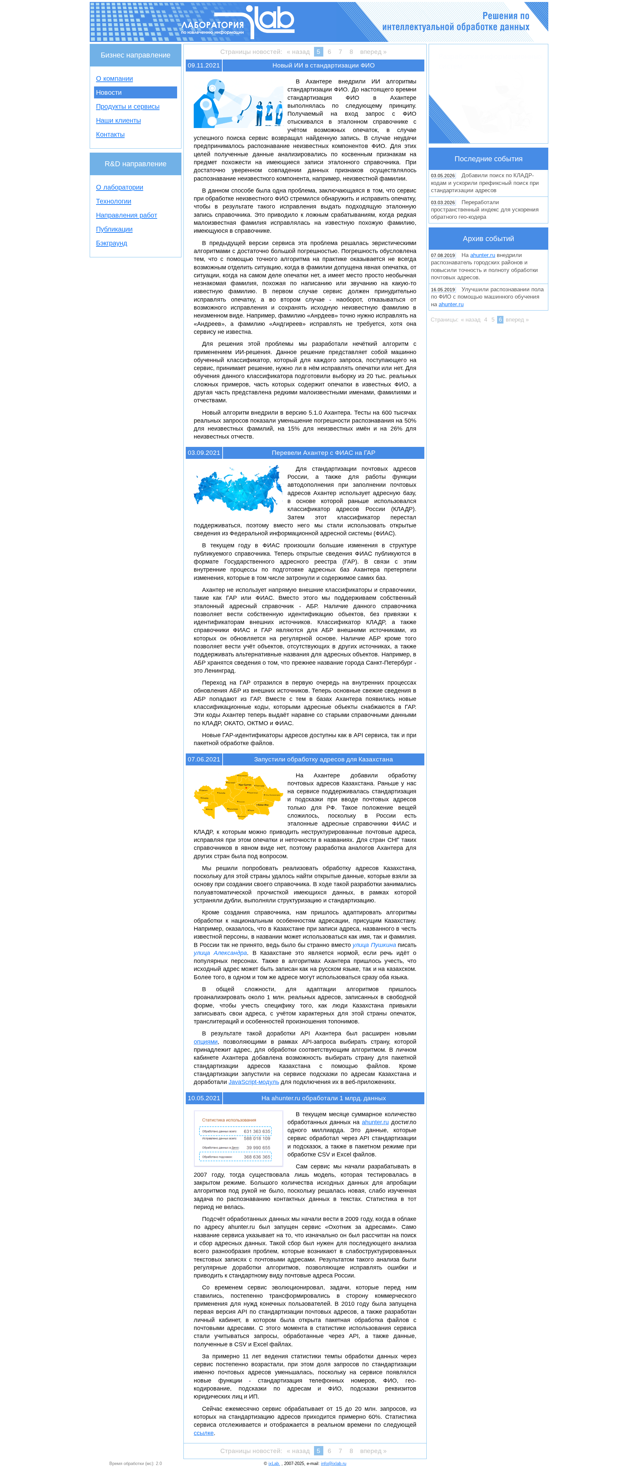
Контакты (110, 134)
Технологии (113, 201)
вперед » (373, 51)
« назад (298, 51)
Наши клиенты (118, 120)
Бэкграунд (111, 243)
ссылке (204, 1433)
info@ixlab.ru (333, 1463)
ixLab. (274, 1463)
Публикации (114, 229)
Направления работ (126, 215)
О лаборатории (119, 187)
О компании (114, 78)
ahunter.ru (375, 1122)
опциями (206, 1041)
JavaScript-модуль (254, 1082)
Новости (109, 92)
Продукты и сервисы (128, 106)
